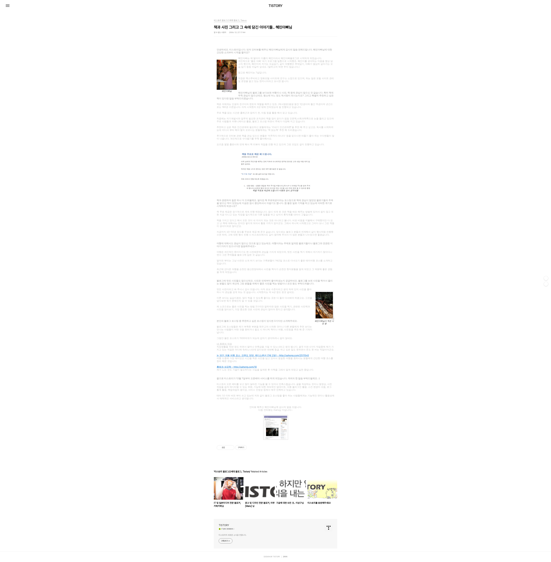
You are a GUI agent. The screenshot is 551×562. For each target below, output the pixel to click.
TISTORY (276, 5)
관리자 (285, 557)
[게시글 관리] (231, 447)
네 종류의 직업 (224, 343)
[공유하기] (227, 447)
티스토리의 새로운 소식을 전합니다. (233, 535)
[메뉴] (7, 6)
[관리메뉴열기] (546, 278)
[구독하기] (546, 284)
